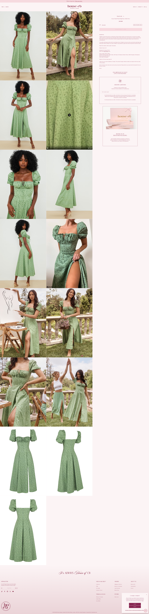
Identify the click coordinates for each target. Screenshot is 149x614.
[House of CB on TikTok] (2, 591)
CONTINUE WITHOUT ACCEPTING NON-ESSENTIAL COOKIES (134, 610)
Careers (132, 588)
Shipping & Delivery (118, 584)
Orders (117, 581)
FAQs (97, 586)
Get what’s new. (81, 1)
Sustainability (133, 586)
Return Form (117, 590)
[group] (121, 21)
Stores (117, 594)
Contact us (98, 584)
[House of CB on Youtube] (13, 591)
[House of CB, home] (74, 7)
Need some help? (101, 581)
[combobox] (120, 92)
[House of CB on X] (10, 591)
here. (143, 600)
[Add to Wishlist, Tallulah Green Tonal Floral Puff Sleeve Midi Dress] (124, 16)
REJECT (135, 606)
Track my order (117, 588)
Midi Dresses (106, 51)
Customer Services (99, 590)
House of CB (133, 584)
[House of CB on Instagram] (7, 591)
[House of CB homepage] (5, 606)
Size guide (98, 588)
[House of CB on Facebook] (4, 591)
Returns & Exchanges (118, 586)
